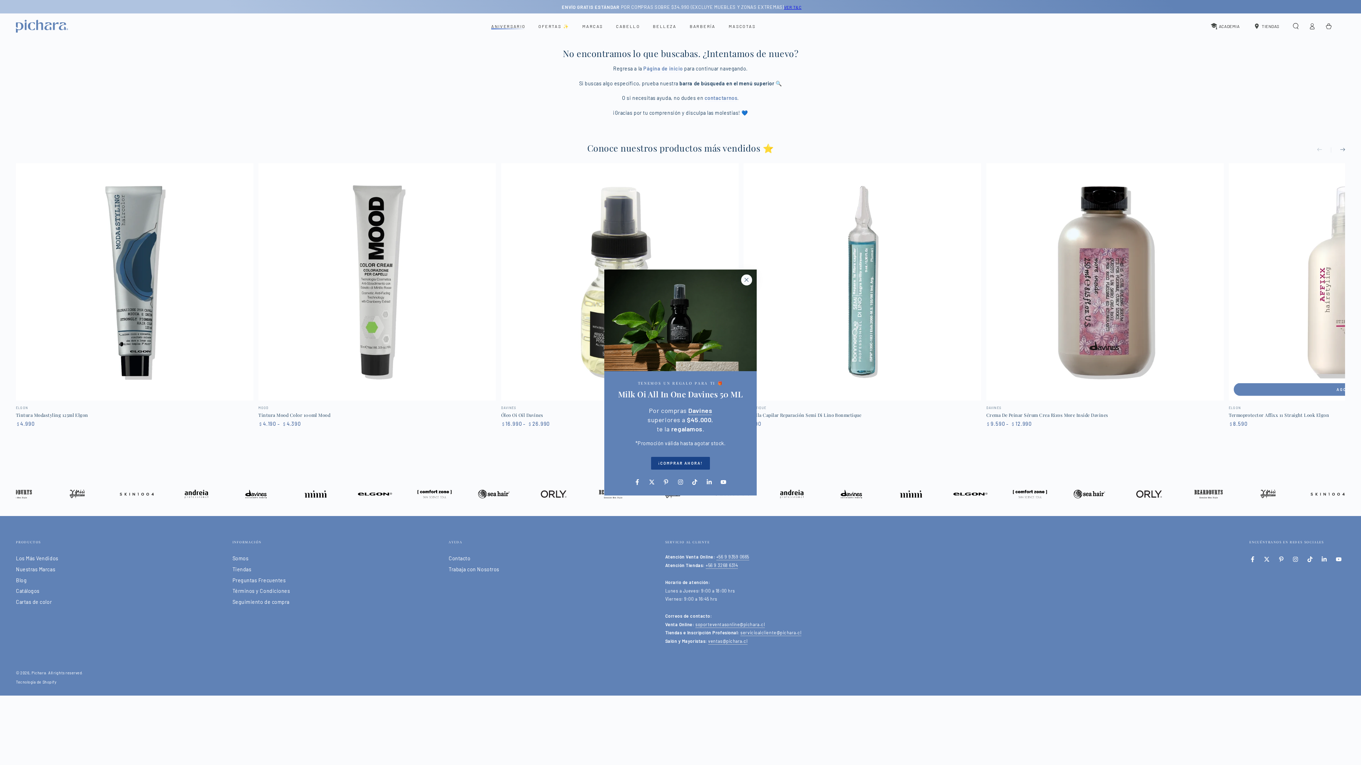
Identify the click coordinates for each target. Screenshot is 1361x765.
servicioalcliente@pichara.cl (770, 632)
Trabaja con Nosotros (474, 569)
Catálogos (28, 591)
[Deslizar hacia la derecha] (1338, 150)
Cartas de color (34, 602)
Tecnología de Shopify (36, 682)
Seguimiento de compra (261, 602)
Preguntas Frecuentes (259, 580)
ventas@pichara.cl (727, 641)
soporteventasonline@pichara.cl (730, 624)
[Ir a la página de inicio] (42, 26)
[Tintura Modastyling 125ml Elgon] (134, 282)
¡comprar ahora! (680, 463)
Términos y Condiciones (261, 591)
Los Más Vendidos (37, 558)
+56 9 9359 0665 (732, 557)
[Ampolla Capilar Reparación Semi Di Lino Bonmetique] (862, 282)
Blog (21, 580)
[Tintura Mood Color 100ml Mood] (377, 282)
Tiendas (242, 569)
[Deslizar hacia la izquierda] (1324, 150)
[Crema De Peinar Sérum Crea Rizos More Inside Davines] (1105, 282)
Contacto (459, 558)
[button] (1295, 26)
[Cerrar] (746, 280)
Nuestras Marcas (35, 569)
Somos (241, 558)
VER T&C (791, 7)
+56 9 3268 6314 (722, 565)
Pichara (39, 672)
